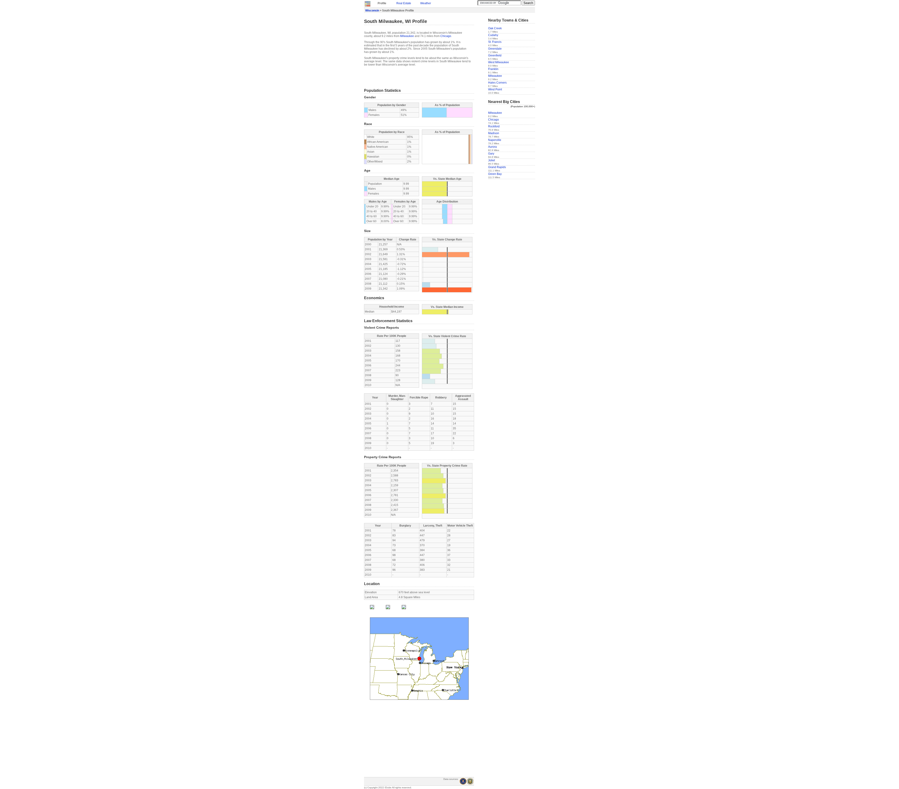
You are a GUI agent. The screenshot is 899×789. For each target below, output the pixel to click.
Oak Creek (495, 28)
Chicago (445, 36)
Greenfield (494, 55)
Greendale (495, 48)
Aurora (492, 146)
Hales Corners (497, 82)
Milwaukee (407, 36)
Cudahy (493, 35)
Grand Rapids (497, 167)
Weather (425, 3)
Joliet (491, 160)
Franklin (493, 69)
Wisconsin (372, 10)
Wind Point (495, 89)
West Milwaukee (498, 62)
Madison (493, 133)
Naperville (494, 140)
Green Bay (495, 174)
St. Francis (494, 42)
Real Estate (403, 3)
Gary (491, 153)
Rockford (494, 126)
